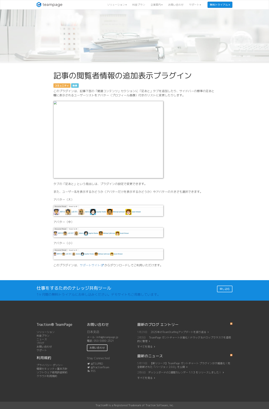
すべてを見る (145, 346)
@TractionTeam (99, 367)
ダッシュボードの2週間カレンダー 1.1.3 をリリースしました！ (184, 372)
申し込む (225, 289)
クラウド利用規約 (47, 376)
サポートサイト (90, 265)
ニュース (42, 339)
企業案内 (156, 4)
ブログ (40, 343)
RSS (93, 371)
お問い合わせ (176, 4)
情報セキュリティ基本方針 (52, 368)
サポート (194, 4)
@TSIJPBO (96, 363)
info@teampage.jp (107, 337)
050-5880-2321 (104, 340)
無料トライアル (219, 4)
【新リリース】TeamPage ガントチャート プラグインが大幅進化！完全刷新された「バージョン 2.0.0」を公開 (183, 365)
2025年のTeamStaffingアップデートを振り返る (178, 332)
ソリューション (116, 4)
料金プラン (138, 4)
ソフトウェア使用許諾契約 (52, 372)
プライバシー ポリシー (50, 365)
